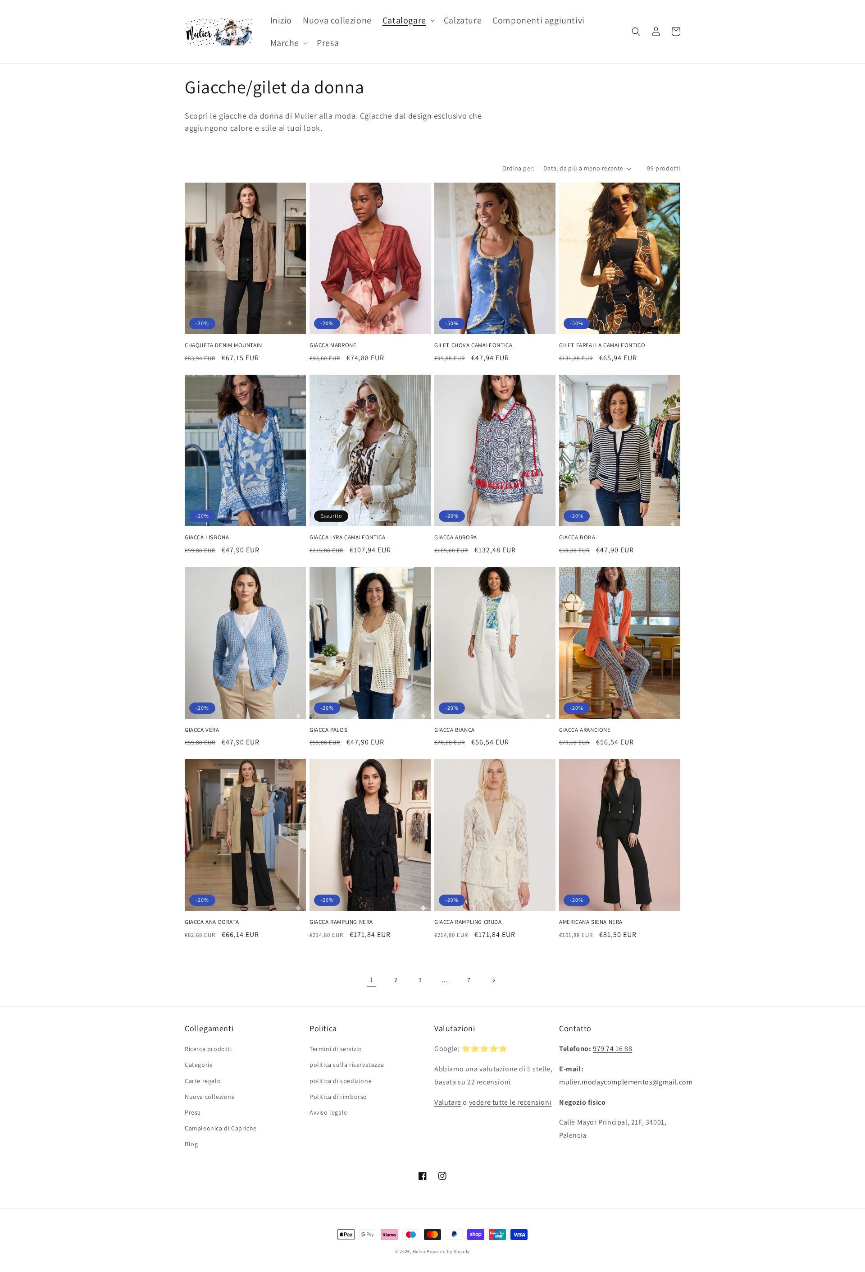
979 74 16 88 (612, 1048)
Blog (191, 1144)
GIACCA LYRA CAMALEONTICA (347, 537)
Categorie (199, 1065)
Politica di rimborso (338, 1097)
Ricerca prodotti (208, 1049)
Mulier (419, 1251)
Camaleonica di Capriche (221, 1128)
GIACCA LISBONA (207, 537)
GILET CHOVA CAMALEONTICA (473, 345)
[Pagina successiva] (493, 980)
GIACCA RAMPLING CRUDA (468, 922)
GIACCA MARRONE (333, 345)
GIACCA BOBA (577, 537)
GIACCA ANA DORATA (212, 922)
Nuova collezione (210, 1097)
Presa (193, 1112)
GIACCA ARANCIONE (585, 730)
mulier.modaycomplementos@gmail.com (625, 1082)
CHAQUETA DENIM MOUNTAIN (223, 345)
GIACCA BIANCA (454, 730)
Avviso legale (328, 1112)
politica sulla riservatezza (347, 1065)
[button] (407, 20)
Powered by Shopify (448, 1251)
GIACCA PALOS (328, 730)
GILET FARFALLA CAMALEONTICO (602, 345)
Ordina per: (518, 168)
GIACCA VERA (202, 730)
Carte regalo (203, 1081)
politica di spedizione (341, 1081)
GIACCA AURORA (455, 537)
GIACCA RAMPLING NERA (341, 922)
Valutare (447, 1102)
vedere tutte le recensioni (510, 1102)
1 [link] (371, 979)
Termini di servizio (336, 1049)
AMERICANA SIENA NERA (591, 922)
